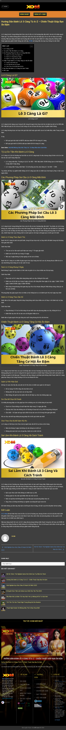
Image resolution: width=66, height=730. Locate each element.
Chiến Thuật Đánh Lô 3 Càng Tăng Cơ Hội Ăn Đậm (18, 60)
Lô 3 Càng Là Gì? (8, 49)
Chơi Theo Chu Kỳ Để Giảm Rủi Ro (14, 66)
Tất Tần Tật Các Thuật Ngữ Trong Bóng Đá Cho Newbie (23, 602)
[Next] (62, 647)
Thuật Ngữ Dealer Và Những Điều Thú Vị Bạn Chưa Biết (23, 608)
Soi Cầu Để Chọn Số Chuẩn (13, 64)
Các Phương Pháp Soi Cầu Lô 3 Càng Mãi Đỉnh (17, 53)
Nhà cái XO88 (5, 678)
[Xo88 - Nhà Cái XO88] (33, 6)
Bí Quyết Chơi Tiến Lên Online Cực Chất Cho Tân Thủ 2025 (24, 591)
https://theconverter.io (60, 681)
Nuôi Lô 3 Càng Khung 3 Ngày (13, 56)
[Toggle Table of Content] (30, 46)
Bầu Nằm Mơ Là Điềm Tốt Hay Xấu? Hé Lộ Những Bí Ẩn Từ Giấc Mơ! (27, 596)
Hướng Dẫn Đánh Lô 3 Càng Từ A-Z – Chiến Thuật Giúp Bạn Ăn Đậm (26, 579)
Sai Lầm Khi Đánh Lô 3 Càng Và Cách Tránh (16, 68)
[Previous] (3, 647)
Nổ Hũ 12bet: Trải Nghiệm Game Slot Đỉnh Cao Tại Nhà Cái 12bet (26, 574)
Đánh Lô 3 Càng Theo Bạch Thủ (14, 55)
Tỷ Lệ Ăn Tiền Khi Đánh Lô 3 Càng (13, 51)
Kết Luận (6, 70)
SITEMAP (57, 720)
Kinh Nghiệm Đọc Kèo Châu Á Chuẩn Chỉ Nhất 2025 (21, 585)
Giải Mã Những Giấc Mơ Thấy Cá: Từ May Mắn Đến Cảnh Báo (28, 147)
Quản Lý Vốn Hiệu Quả (11, 62)
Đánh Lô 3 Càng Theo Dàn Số (13, 58)
